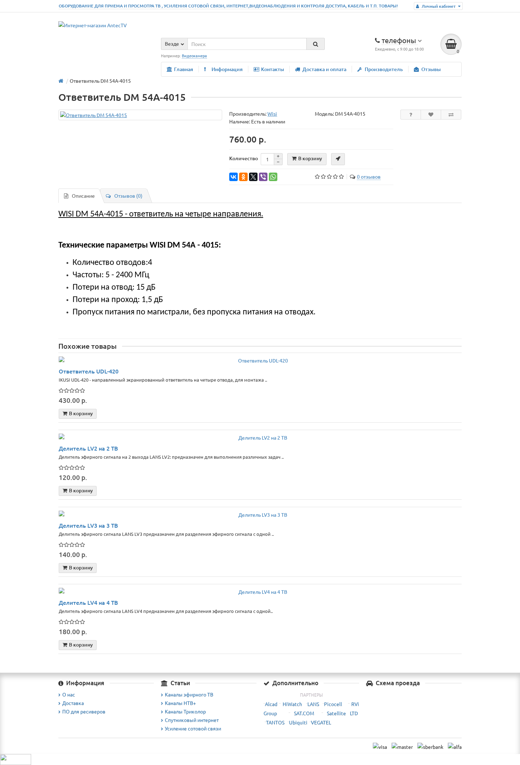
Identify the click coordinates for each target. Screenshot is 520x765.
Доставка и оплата (324, 69)
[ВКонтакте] (233, 177)
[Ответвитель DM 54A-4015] (140, 115)
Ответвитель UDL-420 (89, 371)
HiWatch (292, 704)
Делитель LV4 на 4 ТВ (88, 602)
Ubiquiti (298, 722)
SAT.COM (304, 713)
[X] (253, 177)
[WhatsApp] (273, 177)
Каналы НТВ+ (180, 703)
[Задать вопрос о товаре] (410, 115)
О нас (68, 694)
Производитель (384, 69)
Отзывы (431, 69)
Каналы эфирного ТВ (189, 694)
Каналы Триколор (185, 711)
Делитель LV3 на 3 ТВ (88, 525)
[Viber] (263, 177)
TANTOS (275, 722)
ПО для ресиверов (83, 711)
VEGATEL (321, 722)
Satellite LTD (342, 713)
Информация (227, 69)
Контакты (272, 69)
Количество (243, 158)
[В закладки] (431, 115)
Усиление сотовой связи (193, 728)
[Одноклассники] (243, 177)
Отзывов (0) (128, 195)
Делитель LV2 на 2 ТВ (88, 448)
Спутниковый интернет (192, 720)
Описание (83, 195)
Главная (183, 69)
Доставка (73, 703)
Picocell (333, 704)
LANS (313, 704)
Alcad (271, 704)
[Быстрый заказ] (338, 159)
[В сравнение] (451, 115)
